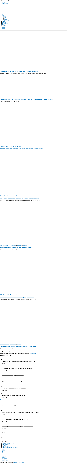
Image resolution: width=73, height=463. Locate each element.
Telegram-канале (33, 353)
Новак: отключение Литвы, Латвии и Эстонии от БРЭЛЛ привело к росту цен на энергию (26, 99)
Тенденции (3, 399)
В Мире (3, 15)
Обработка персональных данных (8, 443)
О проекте (4, 2)
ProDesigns (15, 462)
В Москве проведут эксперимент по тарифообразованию (16, 247)
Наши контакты (5, 3)
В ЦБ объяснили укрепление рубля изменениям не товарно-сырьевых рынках (20, 432)
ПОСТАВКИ (4, 458)
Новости (15, 68)
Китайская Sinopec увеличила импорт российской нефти (15, 419)
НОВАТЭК (4, 456)
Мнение (3, 24)
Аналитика (4, 22)
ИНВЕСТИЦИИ (5, 460)
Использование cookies (6, 444)
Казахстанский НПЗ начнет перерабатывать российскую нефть (17, 368)
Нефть (5, 17)
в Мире (11, 96)
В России (4, 14)
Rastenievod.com (21, 462)
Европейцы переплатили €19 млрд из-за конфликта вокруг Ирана (17, 405)
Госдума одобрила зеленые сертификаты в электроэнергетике (18, 346)
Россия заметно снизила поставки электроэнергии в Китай (17, 297)
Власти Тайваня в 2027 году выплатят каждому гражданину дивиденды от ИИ (20, 412)
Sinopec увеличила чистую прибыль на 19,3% (13, 375)
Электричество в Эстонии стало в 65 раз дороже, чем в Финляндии (19, 198)
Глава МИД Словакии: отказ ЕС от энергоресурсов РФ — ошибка (17, 426)
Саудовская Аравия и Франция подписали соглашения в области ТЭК (18, 361)
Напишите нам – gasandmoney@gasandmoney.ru (10, 447)
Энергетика (6, 20)
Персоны (3, 21)
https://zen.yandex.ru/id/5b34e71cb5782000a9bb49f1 (11, 5)
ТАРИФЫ (4, 459)
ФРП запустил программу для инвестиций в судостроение (15, 381)
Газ (4, 18)
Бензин (5, 19)
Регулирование (5, 25)
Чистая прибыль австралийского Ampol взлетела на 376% (15, 388)
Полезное (4, 16)
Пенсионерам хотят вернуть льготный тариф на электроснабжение (19, 71)
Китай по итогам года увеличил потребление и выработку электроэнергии (21, 148)
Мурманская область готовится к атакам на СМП (14, 395)
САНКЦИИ (4, 457)
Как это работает (5, 23)
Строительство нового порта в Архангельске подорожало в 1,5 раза (18, 439)
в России (11, 68)
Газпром (3, 455)
